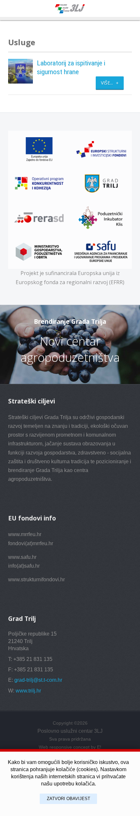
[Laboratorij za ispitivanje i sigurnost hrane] (20, 70)
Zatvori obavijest (68, 798)
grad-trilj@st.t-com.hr (38, 680)
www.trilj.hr (28, 690)
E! (99, 747)
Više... (107, 83)
